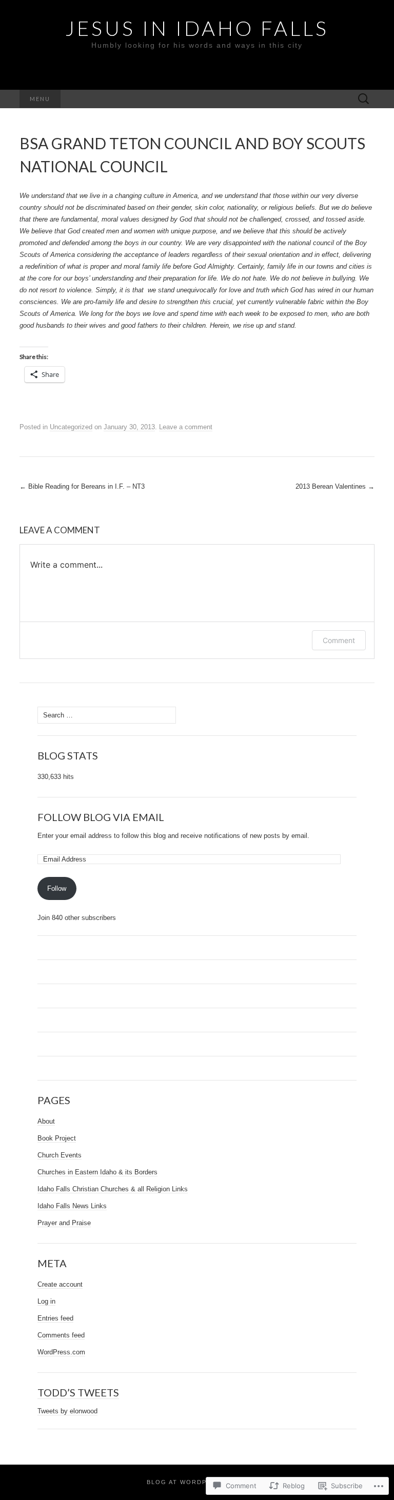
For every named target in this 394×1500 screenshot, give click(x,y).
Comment (339, 640)
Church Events (59, 1155)
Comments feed (61, 1335)
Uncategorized (71, 427)
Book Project (56, 1138)
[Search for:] (364, 99)
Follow (56, 888)
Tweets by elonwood (67, 1411)
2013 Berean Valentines (335, 486)
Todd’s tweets (78, 1392)
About (46, 1121)
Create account (60, 1284)
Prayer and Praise (64, 1223)
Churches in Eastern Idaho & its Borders (97, 1172)
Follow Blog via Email (100, 817)
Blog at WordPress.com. (197, 1482)
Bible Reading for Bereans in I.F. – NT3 (82, 486)
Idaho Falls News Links (72, 1206)
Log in (46, 1301)
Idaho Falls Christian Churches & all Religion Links (112, 1189)
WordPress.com (61, 1352)
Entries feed (55, 1318)
